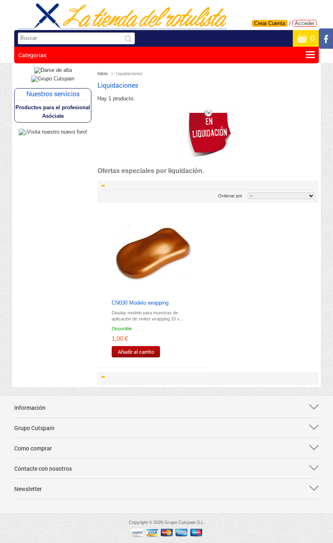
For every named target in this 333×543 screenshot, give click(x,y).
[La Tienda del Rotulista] (122, 17)
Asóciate (53, 116)
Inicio (102, 73)
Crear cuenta (269, 23)
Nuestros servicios (53, 93)
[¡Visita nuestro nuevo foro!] (53, 132)
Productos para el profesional (52, 107)
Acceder (304, 23)
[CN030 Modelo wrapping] (152, 254)
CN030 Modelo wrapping (140, 303)
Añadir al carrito (136, 351)
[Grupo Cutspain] (52, 79)
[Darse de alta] (53, 70)
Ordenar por (230, 195)
